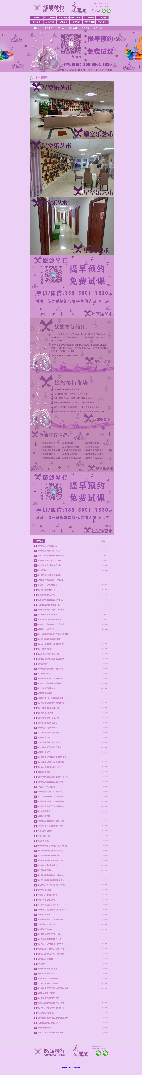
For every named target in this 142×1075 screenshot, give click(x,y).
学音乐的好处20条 (44, 929)
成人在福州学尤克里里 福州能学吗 (51, 885)
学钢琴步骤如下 (43, 752)
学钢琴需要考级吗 (44, 693)
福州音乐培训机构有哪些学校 (49, 575)
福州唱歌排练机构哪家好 (47, 865)
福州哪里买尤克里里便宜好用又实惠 (51, 757)
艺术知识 (39, 541)
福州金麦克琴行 (43, 811)
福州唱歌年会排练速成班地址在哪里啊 (52, 1018)
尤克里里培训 (89, 22)
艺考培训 (102, 22)
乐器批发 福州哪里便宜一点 (48, 605)
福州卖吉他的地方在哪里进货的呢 (51, 659)
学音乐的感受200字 (45, 831)
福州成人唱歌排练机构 (46, 688)
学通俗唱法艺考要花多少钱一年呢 (51, 949)
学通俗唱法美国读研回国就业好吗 (51, 821)
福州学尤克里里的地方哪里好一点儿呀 (52, 777)
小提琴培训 (76, 22)
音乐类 (61, 28)
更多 (104, 541)
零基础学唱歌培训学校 (46, 595)
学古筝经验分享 (43, 674)
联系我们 (98, 28)
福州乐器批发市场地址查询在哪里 (51, 762)
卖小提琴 (41, 964)
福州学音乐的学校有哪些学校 (49, 565)
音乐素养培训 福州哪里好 (47, 978)
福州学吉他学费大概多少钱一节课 (51, 610)
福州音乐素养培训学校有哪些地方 (51, 954)
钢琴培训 (37, 22)
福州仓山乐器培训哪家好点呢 (49, 767)
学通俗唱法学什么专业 (46, 974)
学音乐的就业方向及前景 (47, 615)
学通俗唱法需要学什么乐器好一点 (51, 919)
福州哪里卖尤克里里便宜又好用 (50, 782)
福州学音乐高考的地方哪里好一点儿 (51, 1033)
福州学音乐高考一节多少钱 (48, 718)
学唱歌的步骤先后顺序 (46, 993)
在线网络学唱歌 (43, 772)
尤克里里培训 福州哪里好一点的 (50, 826)
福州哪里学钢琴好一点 (46, 590)
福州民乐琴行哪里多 (45, 959)
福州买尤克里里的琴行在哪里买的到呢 (52, 988)
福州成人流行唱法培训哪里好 (49, 619)
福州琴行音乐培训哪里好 (71, 1067)
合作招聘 (85, 28)
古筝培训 (63, 22)
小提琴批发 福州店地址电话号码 (50, 698)
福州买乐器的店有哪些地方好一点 (51, 624)
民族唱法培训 (63, 17)
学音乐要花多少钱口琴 (46, 924)
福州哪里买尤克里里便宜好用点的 (51, 806)
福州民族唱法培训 (44, 649)
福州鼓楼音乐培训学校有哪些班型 (51, 801)
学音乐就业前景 (43, 836)
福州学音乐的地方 (44, 1028)
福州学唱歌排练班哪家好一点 (49, 939)
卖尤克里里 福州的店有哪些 (48, 983)
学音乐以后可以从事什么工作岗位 (51, 580)
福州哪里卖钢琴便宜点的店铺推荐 (51, 703)
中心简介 (48, 28)
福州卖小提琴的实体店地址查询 (50, 875)
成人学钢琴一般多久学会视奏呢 (50, 797)
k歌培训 (36, 17)
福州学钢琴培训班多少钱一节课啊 (51, 556)
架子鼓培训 (89, 17)
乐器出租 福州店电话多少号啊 (49, 1023)
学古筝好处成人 (43, 841)
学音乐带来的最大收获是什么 (49, 742)
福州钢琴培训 (42, 570)
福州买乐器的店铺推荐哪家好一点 (51, 1008)
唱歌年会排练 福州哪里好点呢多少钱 (52, 846)
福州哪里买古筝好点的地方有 (49, 560)
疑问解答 (73, 28)
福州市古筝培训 (43, 915)
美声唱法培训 (76, 17)
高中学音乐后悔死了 (45, 890)
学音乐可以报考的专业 (46, 900)
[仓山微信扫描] (105, 1053)
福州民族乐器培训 (44, 870)
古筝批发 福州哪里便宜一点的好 (50, 860)
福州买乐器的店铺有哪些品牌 (49, 683)
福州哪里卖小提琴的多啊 (47, 728)
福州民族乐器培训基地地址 (48, 708)
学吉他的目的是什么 (45, 1013)
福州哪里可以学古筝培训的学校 (50, 944)
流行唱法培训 (50, 17)
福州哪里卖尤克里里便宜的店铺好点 (51, 910)
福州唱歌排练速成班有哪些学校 (50, 669)
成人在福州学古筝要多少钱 (48, 654)
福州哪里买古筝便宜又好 (47, 546)
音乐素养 (102, 17)
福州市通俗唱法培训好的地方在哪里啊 (52, 634)
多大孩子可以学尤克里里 (47, 585)
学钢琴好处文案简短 (45, 629)
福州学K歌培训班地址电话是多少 (50, 880)
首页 (36, 28)
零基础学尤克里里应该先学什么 (50, 600)
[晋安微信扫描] (98, 1053)
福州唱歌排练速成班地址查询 (49, 934)
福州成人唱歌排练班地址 (47, 723)
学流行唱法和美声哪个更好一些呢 (51, 1003)
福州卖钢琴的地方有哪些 (47, 969)
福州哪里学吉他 (43, 738)
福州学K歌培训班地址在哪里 (48, 639)
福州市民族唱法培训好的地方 (49, 747)
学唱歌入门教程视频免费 (47, 895)
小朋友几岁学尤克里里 (46, 787)
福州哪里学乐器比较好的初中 (49, 551)
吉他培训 (50, 22)
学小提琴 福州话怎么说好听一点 (50, 851)
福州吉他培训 (42, 664)
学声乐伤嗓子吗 (43, 816)
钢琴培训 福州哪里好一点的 (48, 856)
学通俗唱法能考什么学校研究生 (50, 678)
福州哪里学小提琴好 (45, 713)
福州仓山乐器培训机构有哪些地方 (51, 644)
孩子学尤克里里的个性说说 (48, 905)
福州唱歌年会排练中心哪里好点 (50, 792)
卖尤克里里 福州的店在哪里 (48, 733)
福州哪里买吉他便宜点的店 (48, 998)
